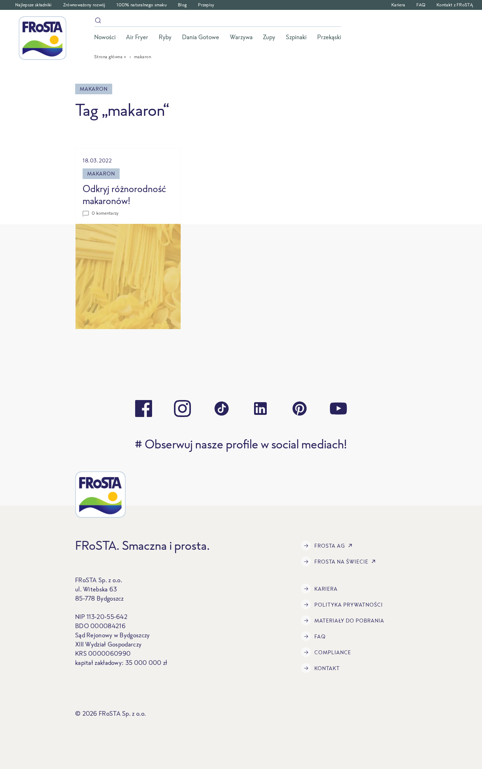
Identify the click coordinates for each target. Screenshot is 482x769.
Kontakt (327, 668)
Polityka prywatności (348, 604)
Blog (182, 5)
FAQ (420, 5)
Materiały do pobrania (349, 620)
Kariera (398, 5)
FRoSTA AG (329, 545)
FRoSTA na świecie (341, 561)
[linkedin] (260, 408)
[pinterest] (299, 408)
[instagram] (182, 408)
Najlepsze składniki (33, 5)
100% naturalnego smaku (141, 5)
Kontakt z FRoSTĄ (454, 5)
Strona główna (108, 57)
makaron (101, 173)
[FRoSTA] (42, 38)
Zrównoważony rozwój (84, 5)
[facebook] (143, 408)
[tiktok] (221, 408)
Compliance (332, 652)
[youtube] (338, 408)
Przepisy (206, 5)
